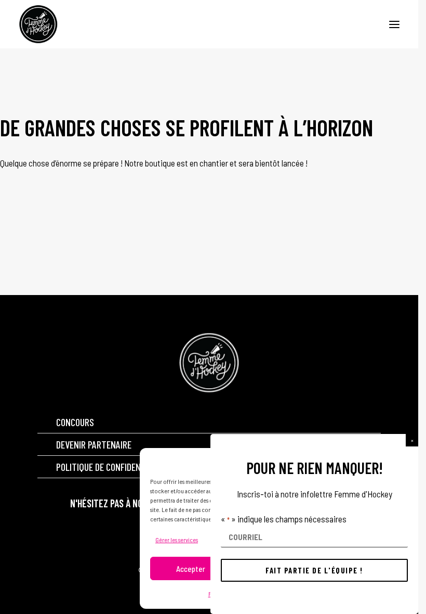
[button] (412, 440)
